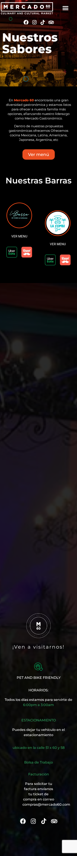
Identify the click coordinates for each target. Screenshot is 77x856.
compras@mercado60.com (46, 804)
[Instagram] (34, 22)
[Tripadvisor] (51, 22)
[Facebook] (26, 22)
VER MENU (19, 236)
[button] (65, 8)
